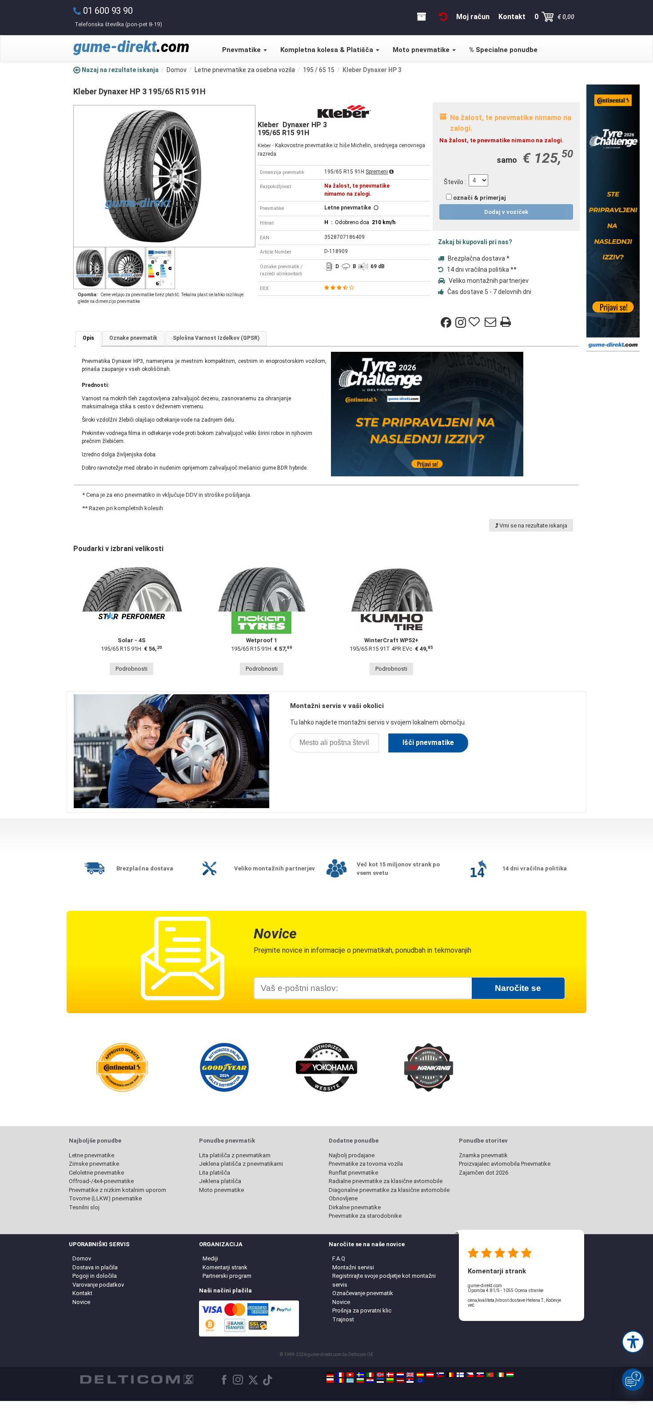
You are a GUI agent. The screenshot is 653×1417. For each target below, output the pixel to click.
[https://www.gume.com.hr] (370, 1380)
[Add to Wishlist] (475, 322)
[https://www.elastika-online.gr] (350, 1380)
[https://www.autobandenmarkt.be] (450, 1375)
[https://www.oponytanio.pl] (330, 1380)
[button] (633, 1342)
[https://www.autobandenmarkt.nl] (400, 1375)
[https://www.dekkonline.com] (380, 1375)
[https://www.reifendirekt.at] (430, 1375)
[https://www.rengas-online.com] (460, 1375)
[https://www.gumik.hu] (510, 1375)
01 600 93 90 (108, 10)
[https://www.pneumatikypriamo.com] (480, 1375)
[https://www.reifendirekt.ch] (350, 1375)
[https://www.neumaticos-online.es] (420, 1375)
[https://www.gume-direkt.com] (440, 1375)
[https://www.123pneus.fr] (340, 1375)
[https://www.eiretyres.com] (500, 1375)
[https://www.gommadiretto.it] (370, 1375)
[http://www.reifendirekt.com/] (420, 1380)
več (471, 1305)
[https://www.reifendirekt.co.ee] (380, 1380)
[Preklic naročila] (443, 16)
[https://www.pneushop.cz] (470, 1375)
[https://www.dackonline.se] (360, 1375)
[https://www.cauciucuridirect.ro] (340, 1380)
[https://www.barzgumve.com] (360, 1380)
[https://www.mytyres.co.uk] (410, 1375)
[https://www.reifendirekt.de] (330, 1375)
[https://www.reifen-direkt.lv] (400, 1380)
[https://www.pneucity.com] (490, 1375)
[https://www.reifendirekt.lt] (390, 1380)
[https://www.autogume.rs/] (410, 1380)
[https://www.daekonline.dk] (390, 1375)
